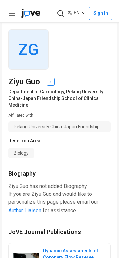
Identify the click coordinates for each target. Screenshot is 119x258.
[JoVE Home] (30, 13)
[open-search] (60, 13)
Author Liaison (24, 210)
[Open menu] (12, 13)
